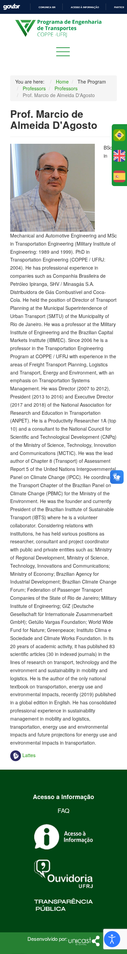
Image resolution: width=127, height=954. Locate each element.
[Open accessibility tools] (112, 939)
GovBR (11, 7)
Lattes (28, 755)
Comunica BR (47, 7)
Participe (120, 7)
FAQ (63, 810)
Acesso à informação (85, 7)
